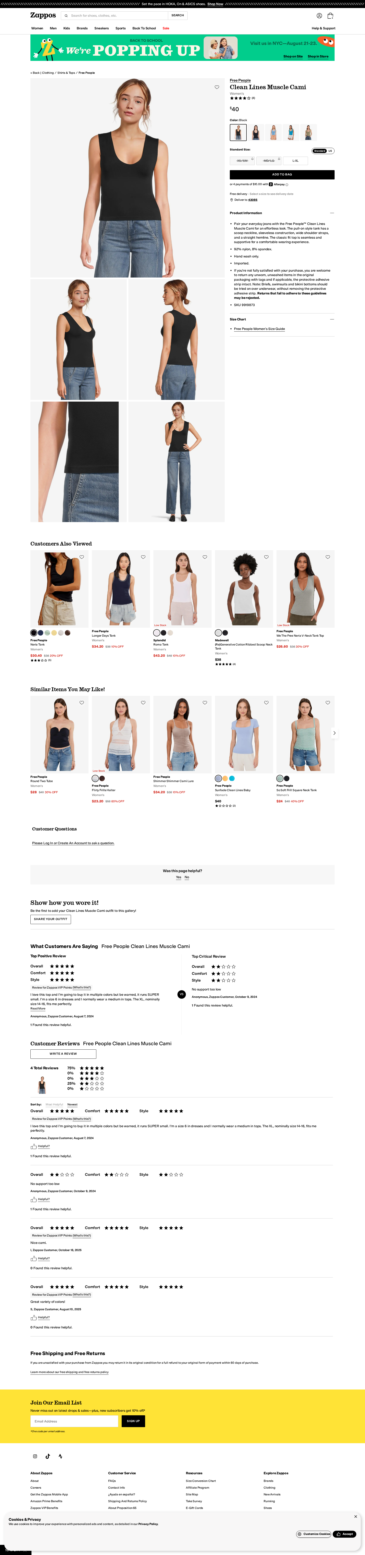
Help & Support (323, 28)
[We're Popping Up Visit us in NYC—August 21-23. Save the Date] (182, 47)
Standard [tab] (319, 150)
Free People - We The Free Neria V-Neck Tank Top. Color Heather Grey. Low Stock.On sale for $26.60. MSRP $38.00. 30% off (305, 599)
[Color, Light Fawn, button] (170, 632)
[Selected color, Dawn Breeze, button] (218, 778)
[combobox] (118, 15)
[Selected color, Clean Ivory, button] (95, 778)
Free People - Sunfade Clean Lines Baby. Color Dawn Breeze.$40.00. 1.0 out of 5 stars (244, 752)
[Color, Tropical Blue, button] (232, 778)
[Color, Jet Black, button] (225, 632)
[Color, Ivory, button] (60, 632)
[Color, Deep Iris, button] (40, 632)
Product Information (246, 213)
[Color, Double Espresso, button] (67, 632)
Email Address (46, 1421)
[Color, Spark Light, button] (225, 778)
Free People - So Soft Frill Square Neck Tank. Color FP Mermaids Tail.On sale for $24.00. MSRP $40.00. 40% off (305, 750)
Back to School (144, 28)
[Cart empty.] (330, 15)
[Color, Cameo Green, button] (47, 632)
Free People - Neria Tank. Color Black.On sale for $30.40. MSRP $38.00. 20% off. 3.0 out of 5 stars (59, 606)
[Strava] (60, 1456)
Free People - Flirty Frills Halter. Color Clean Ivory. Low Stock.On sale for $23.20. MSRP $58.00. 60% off (121, 750)
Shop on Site (293, 56)
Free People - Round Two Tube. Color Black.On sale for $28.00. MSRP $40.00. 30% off (59, 745)
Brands (82, 28)
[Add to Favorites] (81, 557)
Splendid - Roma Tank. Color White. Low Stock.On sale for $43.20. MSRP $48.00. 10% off (182, 604)
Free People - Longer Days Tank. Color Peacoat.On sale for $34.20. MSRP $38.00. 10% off (121, 599)
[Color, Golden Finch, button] (54, 632)
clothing (48, 73)
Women (37, 28)
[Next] (334, 733)
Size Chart (238, 319)
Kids (66, 28)
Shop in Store (318, 56)
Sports (121, 28)
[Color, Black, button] (163, 632)
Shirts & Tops (66, 73)
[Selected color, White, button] (156, 632)
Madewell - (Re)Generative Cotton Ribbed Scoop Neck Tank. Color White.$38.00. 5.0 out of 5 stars (244, 608)
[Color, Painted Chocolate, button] (102, 778)
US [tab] (330, 150)
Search (178, 15)
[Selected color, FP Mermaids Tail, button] (279, 778)
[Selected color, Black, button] (33, 632)
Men (53, 28)
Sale (166, 28)
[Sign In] (319, 15)
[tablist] (323, 151)
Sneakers (101, 28)
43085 (252, 200)
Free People (87, 73)
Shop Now (215, 4)
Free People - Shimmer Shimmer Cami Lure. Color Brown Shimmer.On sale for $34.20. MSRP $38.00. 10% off (182, 745)
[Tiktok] (47, 1456)
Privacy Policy (148, 1524)
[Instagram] (35, 1456)
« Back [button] (34, 73)
